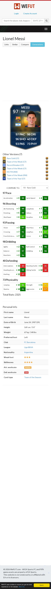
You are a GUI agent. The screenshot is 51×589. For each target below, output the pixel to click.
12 (18, 274)
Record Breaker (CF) (15, 165)
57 (45, 289)
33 (23, 266)
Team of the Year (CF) (16, 178)
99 (23, 198)
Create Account (30, 13)
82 (45, 217)
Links (6, 44)
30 (45, 270)
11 (18, 266)
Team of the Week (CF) (16, 162)
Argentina (28, 352)
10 (41, 266)
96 (45, 227)
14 (18, 289)
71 (45, 285)
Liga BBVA (28, 347)
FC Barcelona (29, 342)
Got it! (42, 585)
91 (23, 232)
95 (45, 208)
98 (45, 246)
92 (45, 213)
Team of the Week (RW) (17, 175)
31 (45, 266)
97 (23, 227)
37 (23, 274)
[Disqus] (25, 476)
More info (22, 587)
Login (16, 13)
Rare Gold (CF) (13, 158)
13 (18, 285)
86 (23, 217)
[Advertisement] (25, 74)
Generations (37, 44)
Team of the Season (32, 377)
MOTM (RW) (12, 172)
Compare (25, 44)
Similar (15, 44)
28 (18, 270)
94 (45, 198)
